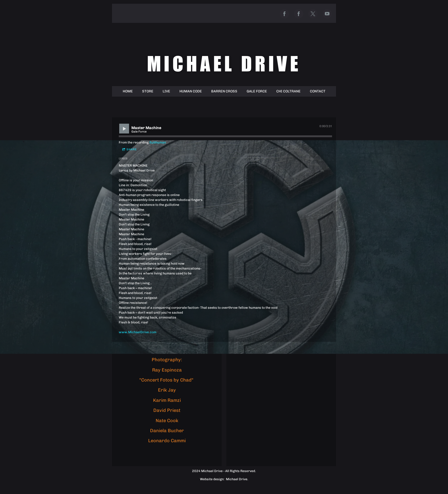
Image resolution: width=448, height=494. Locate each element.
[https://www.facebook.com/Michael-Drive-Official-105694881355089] (298, 13)
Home (128, 91)
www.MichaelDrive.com (137, 332)
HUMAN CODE (190, 91)
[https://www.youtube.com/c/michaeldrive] (327, 13)
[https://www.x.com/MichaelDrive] (313, 13)
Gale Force (257, 91)
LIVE (166, 91)
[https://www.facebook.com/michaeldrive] (284, 13)
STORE (147, 91)
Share (131, 149)
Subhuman (157, 142)
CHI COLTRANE (288, 91)
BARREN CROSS (224, 91)
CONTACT (318, 91)
